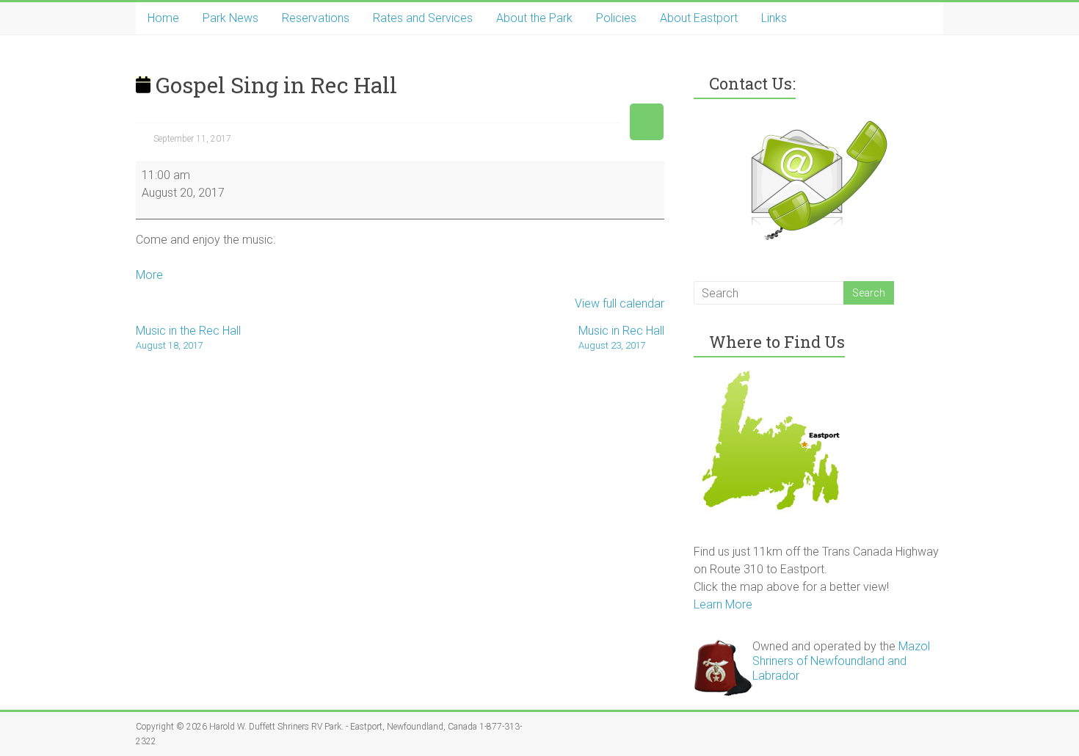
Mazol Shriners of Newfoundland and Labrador (841, 661)
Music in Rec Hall (621, 337)
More (149, 275)
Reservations (315, 18)
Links (774, 18)
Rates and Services (423, 18)
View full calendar (619, 303)
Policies (616, 18)
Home (163, 18)
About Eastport (699, 18)
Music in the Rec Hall (188, 337)
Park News (230, 18)
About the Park (534, 18)
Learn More (723, 604)
